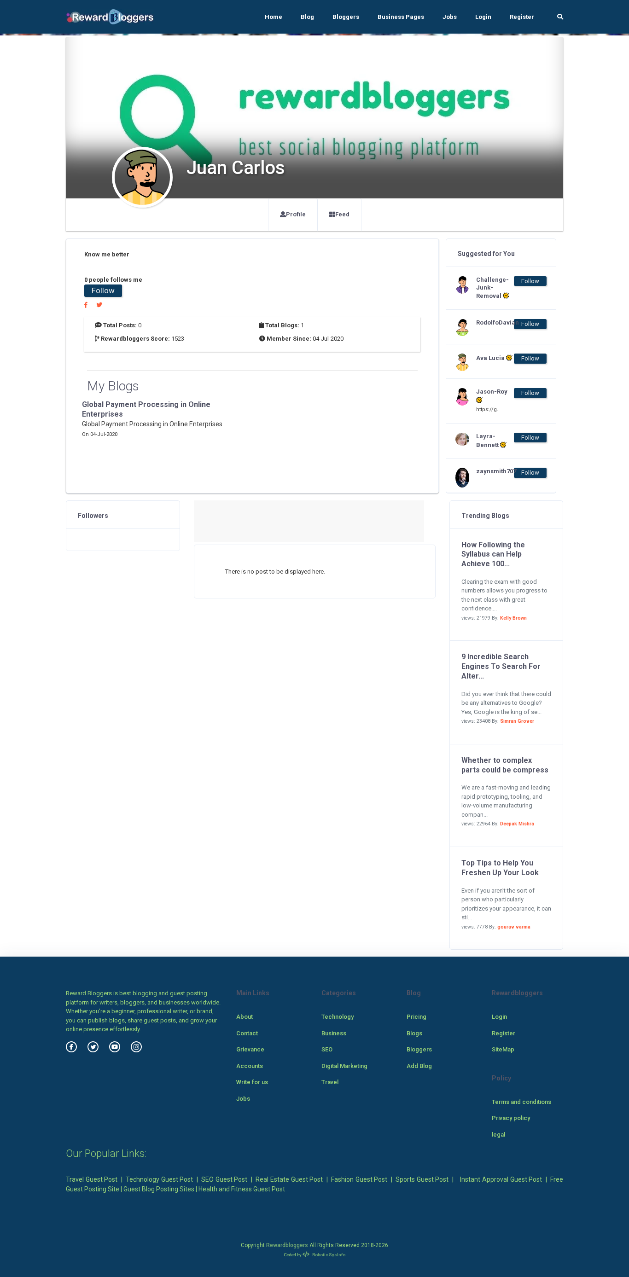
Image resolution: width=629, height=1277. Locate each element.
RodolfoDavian (494, 322)
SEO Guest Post (224, 1179)
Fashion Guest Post (359, 1179)
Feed (342, 214)
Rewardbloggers (287, 1245)
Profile (296, 214)
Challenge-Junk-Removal (492, 288)
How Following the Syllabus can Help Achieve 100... (493, 554)
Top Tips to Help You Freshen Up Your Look (500, 868)
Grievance (250, 1049)
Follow (103, 290)
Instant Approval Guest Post (501, 1179)
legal (498, 1134)
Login (483, 16)
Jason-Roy (491, 391)
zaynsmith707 (494, 471)
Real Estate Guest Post (289, 1179)
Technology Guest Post (159, 1179)
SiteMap (503, 1049)
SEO (326, 1049)
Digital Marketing (344, 1065)
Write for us (252, 1082)
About (244, 1016)
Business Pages (401, 16)
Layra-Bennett (488, 440)
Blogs (414, 1033)
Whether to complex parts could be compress (504, 765)
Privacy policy (511, 1117)
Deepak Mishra (517, 824)
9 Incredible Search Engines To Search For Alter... (501, 666)
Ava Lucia (491, 357)
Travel (329, 1082)
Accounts (249, 1065)
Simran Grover (517, 721)
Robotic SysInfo (328, 1254)
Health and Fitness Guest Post (241, 1189)
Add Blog (419, 1065)
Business (333, 1033)
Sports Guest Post (422, 1179)
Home (273, 16)
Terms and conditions (521, 1101)
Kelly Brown (513, 618)
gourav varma (513, 927)
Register (522, 16)
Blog (307, 16)
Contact (247, 1033)
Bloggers (345, 16)
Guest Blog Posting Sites (158, 1189)
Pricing (416, 1016)
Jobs (450, 16)
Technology (337, 1016)
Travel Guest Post (91, 1179)
